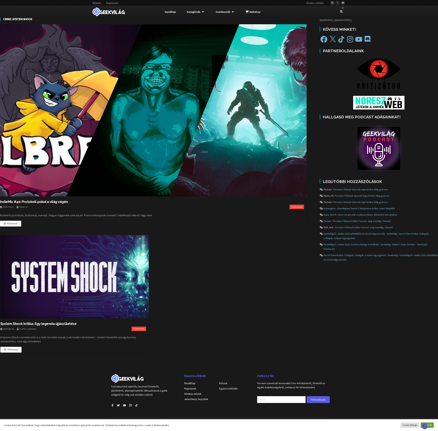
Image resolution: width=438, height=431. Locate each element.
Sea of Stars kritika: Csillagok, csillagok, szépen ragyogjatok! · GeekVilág (361, 255)
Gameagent (330, 208)
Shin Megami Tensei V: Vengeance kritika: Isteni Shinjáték (366, 208)
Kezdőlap (170, 11)
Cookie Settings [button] (410, 425)
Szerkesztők (223, 11)
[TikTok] (341, 39)
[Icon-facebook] (112, 405)
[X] (332, 39)
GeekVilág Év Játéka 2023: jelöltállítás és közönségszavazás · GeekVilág (360, 233)
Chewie (327, 221)
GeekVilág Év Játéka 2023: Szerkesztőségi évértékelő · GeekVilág (357, 244)
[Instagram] (343, 8)
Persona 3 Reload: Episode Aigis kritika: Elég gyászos (360, 189)
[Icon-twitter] (118, 405)
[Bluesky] (332, 3)
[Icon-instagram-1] (130, 405)
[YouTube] (343, 3)
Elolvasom (12, 223)
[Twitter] (338, 3)
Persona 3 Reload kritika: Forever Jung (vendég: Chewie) (362, 221)
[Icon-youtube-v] (124, 405)
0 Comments (296, 207)
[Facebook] (324, 39)
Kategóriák (193, 11)
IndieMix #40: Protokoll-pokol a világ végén (34, 202)
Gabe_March (330, 214)
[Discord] (367, 39)
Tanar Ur (23, 206)
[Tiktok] (136, 405)
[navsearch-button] (341, 11)
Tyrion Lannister (28, 328)
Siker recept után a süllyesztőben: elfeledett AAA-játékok (367, 214)
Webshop (255, 11)
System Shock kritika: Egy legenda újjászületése (38, 324)
